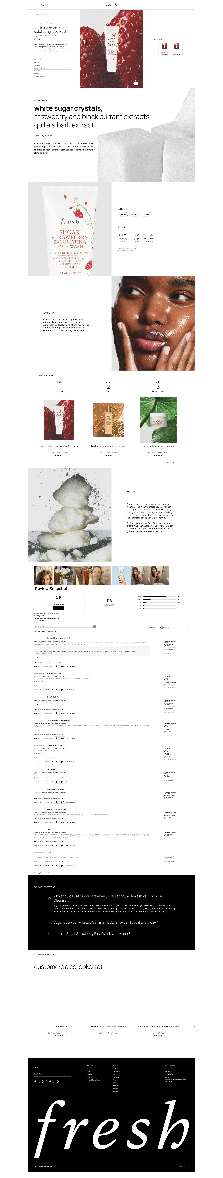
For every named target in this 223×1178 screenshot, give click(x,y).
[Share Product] (136, 83)
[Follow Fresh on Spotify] (58, 1081)
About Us (90, 1069)
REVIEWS (36, 73)
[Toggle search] (42, 4)
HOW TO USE (37, 65)
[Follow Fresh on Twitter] (39, 1081)
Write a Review (58, 608)
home (35, 14)
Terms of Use (169, 1069)
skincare (40, 14)
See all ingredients (43, 135)
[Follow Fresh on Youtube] (54, 1081)
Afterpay (115, 1085)
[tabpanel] (111, 49)
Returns (115, 1080)
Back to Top (51, 873)
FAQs (114, 1074)
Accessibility (169, 1074)
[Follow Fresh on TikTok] (50, 1081)
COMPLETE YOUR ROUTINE (40, 68)
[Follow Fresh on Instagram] (43, 1081)
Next (148, 873)
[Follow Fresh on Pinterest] (46, 1081)
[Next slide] (173, 462)
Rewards (115, 1088)
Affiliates (90, 1077)
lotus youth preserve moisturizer (158, 446)
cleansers (46, 14)
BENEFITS (36, 62)
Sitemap (168, 1077)
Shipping (116, 1077)
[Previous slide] (167, 462)
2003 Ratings (49, 23)
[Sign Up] (70, 1074)
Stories (89, 1072)
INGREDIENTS (37, 59)
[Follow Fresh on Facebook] (35, 1081)
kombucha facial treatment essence (108, 446)
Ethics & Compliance (93, 1080)
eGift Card (116, 1091)
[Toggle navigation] (35, 4)
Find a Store (116, 1069)
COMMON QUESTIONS (39, 76)
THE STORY (37, 71)
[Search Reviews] (94, 626)
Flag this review (70, 666)
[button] (164, 49)
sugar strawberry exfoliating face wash (59, 446)
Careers (89, 1074)
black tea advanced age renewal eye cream (158, 1026)
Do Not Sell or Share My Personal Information (175, 1080)
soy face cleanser (59, 1026)
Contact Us (116, 1072)
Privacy (167, 1072)
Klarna (115, 1083)
